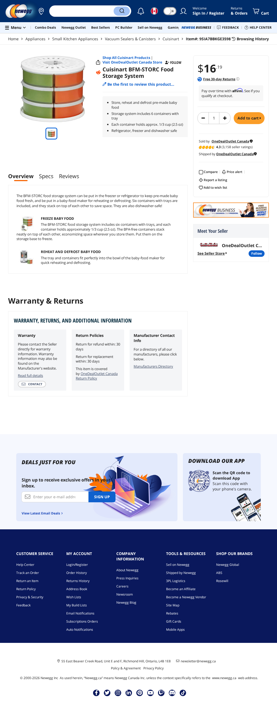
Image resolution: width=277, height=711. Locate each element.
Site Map (172, 605)
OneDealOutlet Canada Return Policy (97, 376)
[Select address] (41, 11)
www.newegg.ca (224, 678)
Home (13, 38)
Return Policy (26, 589)
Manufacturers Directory (153, 366)
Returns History (78, 581)
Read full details (30, 375)
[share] (98, 62)
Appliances (35, 38)
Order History (76, 572)
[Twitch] (161, 692)
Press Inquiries (127, 578)
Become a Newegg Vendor (186, 597)
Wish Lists (73, 597)
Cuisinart (171, 38)
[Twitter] (107, 692)
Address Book (76, 589)
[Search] (122, 11)
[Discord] (172, 692)
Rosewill (222, 581)
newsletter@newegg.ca (198, 661)
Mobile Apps (175, 629)
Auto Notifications (79, 629)
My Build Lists (76, 605)
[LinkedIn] (129, 692)
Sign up (102, 496)
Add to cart (249, 118)
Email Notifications (80, 613)
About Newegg (127, 570)
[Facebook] (96, 692)
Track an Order (27, 572)
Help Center (25, 564)
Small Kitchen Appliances (75, 38)
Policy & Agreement (126, 668)
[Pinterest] (139, 692)
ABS (219, 572)
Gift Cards (173, 621)
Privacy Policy (153, 668)
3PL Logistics (175, 581)
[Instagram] (118, 692)
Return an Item (27, 581)
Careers (122, 586)
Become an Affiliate (181, 589)
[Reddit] (98, 72)
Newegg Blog (126, 602)
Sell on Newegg (177, 564)
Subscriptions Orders (82, 621)
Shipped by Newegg (181, 572)
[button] (41, 11)
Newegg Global (227, 564)
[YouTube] (150, 692)
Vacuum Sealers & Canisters (130, 38)
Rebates (172, 613)
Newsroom (124, 594)
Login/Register (77, 564)
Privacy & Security (29, 597)
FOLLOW (256, 253)
